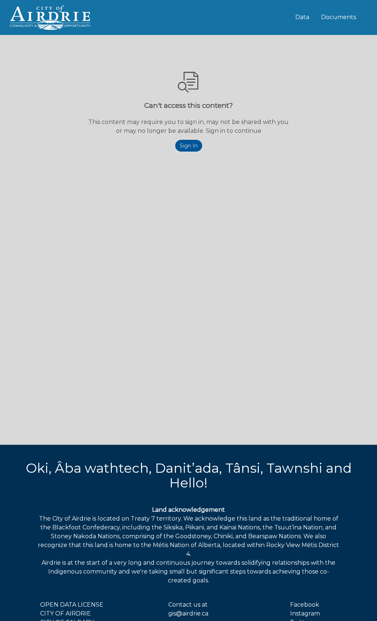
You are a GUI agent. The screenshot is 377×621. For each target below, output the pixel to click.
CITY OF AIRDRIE (65, 613)
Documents (338, 17)
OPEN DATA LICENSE (71, 604)
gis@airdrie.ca (188, 613)
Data (302, 17)
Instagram (305, 613)
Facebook (304, 604)
